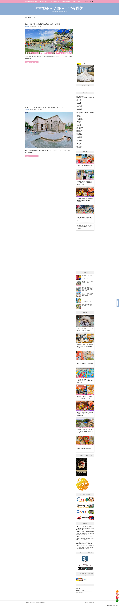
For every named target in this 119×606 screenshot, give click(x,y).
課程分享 (79, 147)
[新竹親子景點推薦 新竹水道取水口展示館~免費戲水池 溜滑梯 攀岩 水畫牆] (49, 130)
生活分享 (79, 143)
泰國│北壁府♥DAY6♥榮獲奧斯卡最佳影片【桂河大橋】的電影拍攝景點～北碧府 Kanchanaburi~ (85, 538)
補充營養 (79, 99)
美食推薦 (79, 124)
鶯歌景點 (26, 26)
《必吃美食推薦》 (66, 1)
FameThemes (92, 602)
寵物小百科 (79, 136)
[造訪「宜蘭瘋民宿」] (81, 579)
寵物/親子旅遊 (80, 127)
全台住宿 (79, 128)
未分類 (78, 122)
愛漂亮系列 (79, 137)
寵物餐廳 (79, 125)
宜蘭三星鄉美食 (80, 106)
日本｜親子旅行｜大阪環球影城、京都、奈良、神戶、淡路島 (89, 112)
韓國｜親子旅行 (80, 121)
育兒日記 (79, 102)
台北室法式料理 (80, 119)
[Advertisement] (49, 87)
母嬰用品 (79, 103)
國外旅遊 (79, 131)
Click (118, 303)
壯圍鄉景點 (79, 118)
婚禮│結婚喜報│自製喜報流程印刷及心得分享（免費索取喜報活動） (85, 528)
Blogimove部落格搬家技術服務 (112, 605)
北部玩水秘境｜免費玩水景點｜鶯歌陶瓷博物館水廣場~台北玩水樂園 (42, 24)
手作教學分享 (79, 146)
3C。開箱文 (79, 140)
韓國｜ (78, 115)
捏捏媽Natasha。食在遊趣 (59, 8)
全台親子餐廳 (79, 105)
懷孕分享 (79, 100)
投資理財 (79, 116)
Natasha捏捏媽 (33, 26)
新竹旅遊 (26, 109)
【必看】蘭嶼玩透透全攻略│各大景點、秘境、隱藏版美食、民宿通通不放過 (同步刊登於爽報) (85, 547)
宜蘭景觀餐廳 (79, 108)
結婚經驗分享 (79, 133)
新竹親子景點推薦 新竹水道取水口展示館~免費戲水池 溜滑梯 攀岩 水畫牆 (44, 107)
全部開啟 (78, 96)
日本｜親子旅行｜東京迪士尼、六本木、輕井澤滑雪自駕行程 (89, 97)
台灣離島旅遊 (79, 130)
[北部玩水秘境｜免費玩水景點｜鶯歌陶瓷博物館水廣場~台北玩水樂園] (49, 41)
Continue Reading (33, 62)
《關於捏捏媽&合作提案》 (31, 1)
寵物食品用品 (79, 134)
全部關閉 (82, 96)
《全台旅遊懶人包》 (55, 1)
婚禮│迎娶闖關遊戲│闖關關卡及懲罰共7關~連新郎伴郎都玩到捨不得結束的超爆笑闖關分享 (85, 533)
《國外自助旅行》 (76, 1)
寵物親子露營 (79, 109)
